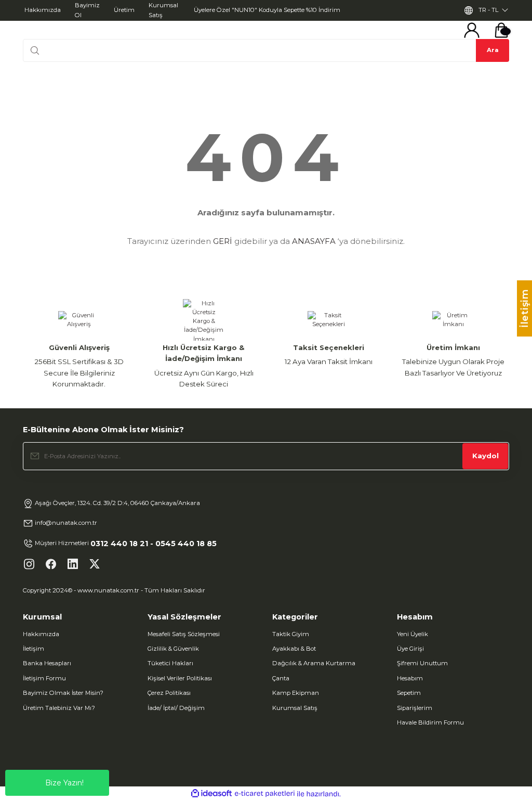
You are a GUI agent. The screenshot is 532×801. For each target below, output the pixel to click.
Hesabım (410, 678)
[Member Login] (472, 30)
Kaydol (485, 455)
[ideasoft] (211, 793)
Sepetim (409, 692)
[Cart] (501, 30)
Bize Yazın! (64, 782)
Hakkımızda (41, 634)
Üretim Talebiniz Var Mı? (59, 708)
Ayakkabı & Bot (294, 648)
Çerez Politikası (169, 692)
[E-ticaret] (264, 794)
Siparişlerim (414, 708)
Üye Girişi (410, 648)
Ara (493, 50)
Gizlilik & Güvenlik (173, 648)
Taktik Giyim (290, 634)
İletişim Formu (44, 678)
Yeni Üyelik (412, 634)
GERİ (222, 241)
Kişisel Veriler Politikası (180, 678)
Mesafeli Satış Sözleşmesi (184, 634)
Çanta (280, 678)
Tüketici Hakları (170, 663)
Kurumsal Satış (294, 708)
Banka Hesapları (47, 663)
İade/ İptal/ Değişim (176, 708)
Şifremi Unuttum (422, 663)
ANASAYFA (314, 241)
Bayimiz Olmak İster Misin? (63, 692)
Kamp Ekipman (295, 692)
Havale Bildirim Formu (430, 722)
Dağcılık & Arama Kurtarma (313, 663)
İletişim (33, 648)
